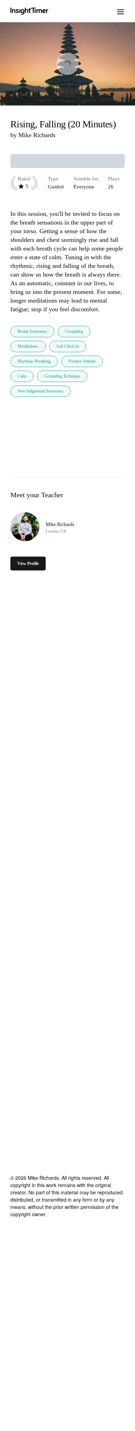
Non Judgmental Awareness (40, 391)
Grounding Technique (62, 376)
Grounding (74, 331)
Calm (22, 376)
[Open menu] (120, 11)
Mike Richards (36, 135)
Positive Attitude (82, 361)
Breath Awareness (32, 331)
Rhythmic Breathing (34, 361)
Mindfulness (28, 346)
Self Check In (67, 346)
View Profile (28, 563)
